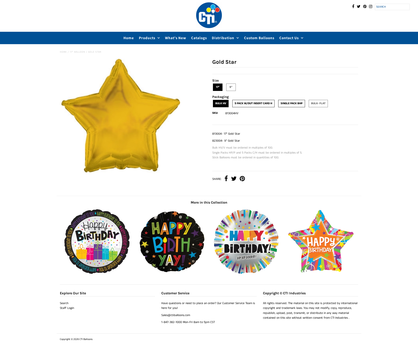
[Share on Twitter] (234, 179)
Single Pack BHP (292, 103)
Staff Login (67, 308)
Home (128, 37)
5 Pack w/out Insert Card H (253, 103)
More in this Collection (209, 202)
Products (147, 37)
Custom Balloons (259, 37)
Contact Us (289, 37)
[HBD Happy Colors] (246, 273)
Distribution (223, 37)
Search (64, 303)
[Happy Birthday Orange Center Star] (321, 273)
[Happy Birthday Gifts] (97, 273)
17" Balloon (77, 52)
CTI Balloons (86, 339)
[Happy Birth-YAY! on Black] (171, 273)
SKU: (215, 113)
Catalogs (199, 37)
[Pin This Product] (242, 179)
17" (217, 87)
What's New (175, 37)
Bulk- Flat (318, 103)
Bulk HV (220, 103)
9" (230, 87)
